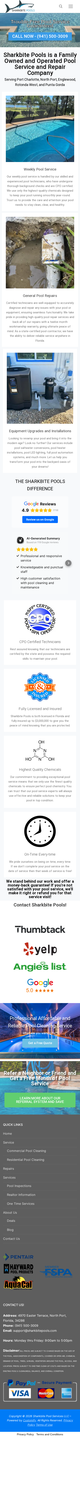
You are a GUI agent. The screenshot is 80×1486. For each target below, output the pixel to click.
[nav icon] (70, 6)
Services (9, 1177)
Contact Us (11, 1239)
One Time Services (20, 1204)
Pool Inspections (19, 1186)
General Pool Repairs (40, 295)
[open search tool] (61, 6)
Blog (10, 1230)
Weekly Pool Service (40, 169)
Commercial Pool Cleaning (26, 1151)
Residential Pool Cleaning (25, 1160)
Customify (29, 1420)
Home (7, 1133)
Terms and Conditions (49, 1434)
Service (8, 1142)
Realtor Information (21, 1195)
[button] (12, 563)
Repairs (8, 1168)
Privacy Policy (25, 1434)
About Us (10, 1212)
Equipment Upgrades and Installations (40, 431)
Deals (11, 1221)
